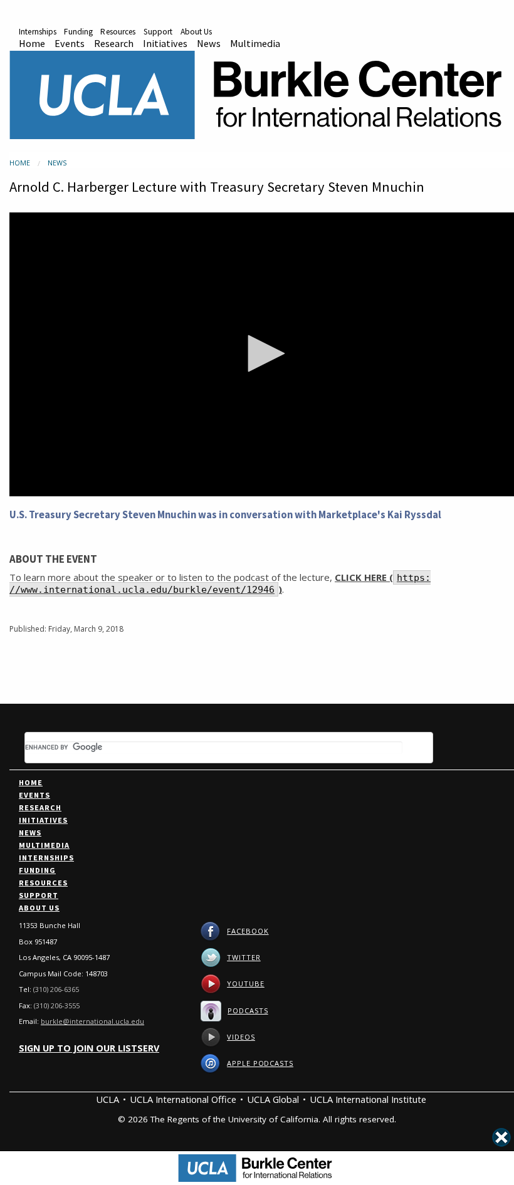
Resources (117, 31)
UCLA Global (273, 1099)
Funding (78, 31)
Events (70, 43)
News (209, 43)
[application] (261, 354)
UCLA (107, 1099)
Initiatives (165, 43)
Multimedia (255, 43)
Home (32, 43)
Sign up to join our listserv (89, 1048)
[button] (262, 353)
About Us (196, 31)
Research (114, 43)
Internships (37, 31)
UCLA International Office (183, 1099)
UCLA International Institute (368, 1099)
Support (158, 31)
